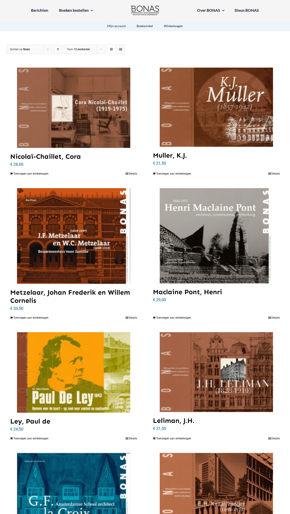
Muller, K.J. (170, 155)
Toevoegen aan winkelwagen (30, 173)
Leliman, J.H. (173, 421)
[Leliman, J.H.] (216, 372)
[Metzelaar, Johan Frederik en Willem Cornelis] (73, 236)
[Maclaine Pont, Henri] (216, 236)
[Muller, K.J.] (216, 107)
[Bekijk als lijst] (120, 49)
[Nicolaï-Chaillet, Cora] (73, 108)
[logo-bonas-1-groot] (145, 7)
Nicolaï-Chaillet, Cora (45, 156)
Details (133, 173)
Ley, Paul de (30, 421)
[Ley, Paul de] (73, 372)
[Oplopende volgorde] (57, 49)
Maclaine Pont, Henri (187, 292)
